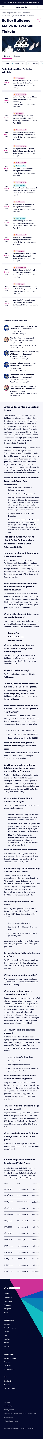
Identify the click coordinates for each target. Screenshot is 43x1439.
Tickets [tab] (7, 56)
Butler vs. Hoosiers (15, 641)
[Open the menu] (3, 7)
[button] (6, 63)
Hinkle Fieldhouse (11, 699)
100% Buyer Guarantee (24, 2)
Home (4, 13)
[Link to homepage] (21, 7)
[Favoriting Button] (39, 20)
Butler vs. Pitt (13, 633)
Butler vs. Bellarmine (16, 637)
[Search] (37, 7)
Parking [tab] (17, 56)
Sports (11, 13)
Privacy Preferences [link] (11, 1421)
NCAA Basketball (22, 13)
